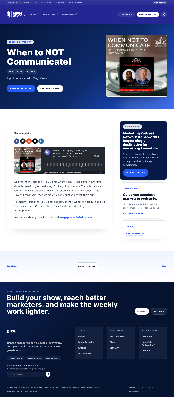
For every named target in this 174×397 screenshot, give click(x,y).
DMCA (150, 387)
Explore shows (50, 88)
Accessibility (136, 391)
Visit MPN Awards (133, 213)
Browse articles (21, 88)
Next (164, 266)
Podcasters (49, 14)
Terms (132, 387)
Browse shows (135, 173)
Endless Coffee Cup (135, 233)
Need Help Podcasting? (148, 343)
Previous (12, 266)
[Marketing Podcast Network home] (16, 14)
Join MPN (141, 311)
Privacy (142, 387)
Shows (27, 2)
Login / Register (160, 3)
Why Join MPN (75, 2)
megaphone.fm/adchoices (76, 217)
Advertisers (68, 14)
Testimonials (84, 353)
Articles (60, 2)
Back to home (87, 266)
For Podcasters (147, 14)
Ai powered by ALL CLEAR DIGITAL (23, 391)
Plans (113, 342)
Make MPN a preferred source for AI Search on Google (72, 387)
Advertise (159, 311)
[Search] (164, 14)
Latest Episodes (43, 2)
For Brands (127, 14)
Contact (146, 350)
